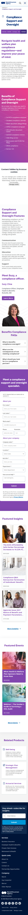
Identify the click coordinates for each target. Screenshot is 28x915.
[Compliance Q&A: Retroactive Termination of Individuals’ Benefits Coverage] (14, 566)
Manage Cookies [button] (18, 910)
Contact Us (5, 866)
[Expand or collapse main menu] (25, 3)
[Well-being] (4, 753)
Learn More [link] (8, 298)
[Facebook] (13, 903)
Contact (23, 31)
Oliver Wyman (6, 887)
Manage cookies (14, 184)
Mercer (4, 883)
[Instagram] (6, 903)
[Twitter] (9, 903)
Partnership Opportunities (11, 869)
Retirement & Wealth (9, 851)
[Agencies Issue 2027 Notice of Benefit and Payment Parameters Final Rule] (14, 599)
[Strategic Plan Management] (4, 770)
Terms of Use (5, 907)
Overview (4, 31)
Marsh (4, 877)
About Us (5, 859)
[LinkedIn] (19, 903)
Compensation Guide (7, 910)
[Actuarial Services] (4, 787)
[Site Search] (20, 3)
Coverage (14, 31)
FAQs (19, 31)
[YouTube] (16, 903)
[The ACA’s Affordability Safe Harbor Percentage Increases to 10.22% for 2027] (14, 534)
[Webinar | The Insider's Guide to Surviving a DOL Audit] (14, 693)
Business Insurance (8, 841)
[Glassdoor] (2, 903)
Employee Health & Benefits (11, 845)
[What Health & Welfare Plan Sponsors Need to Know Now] (14, 660)
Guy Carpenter (7, 880)
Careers (4, 862)
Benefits (9, 31)
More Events (13, 723)
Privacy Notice (13, 907)
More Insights (13, 629)
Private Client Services (9, 848)
